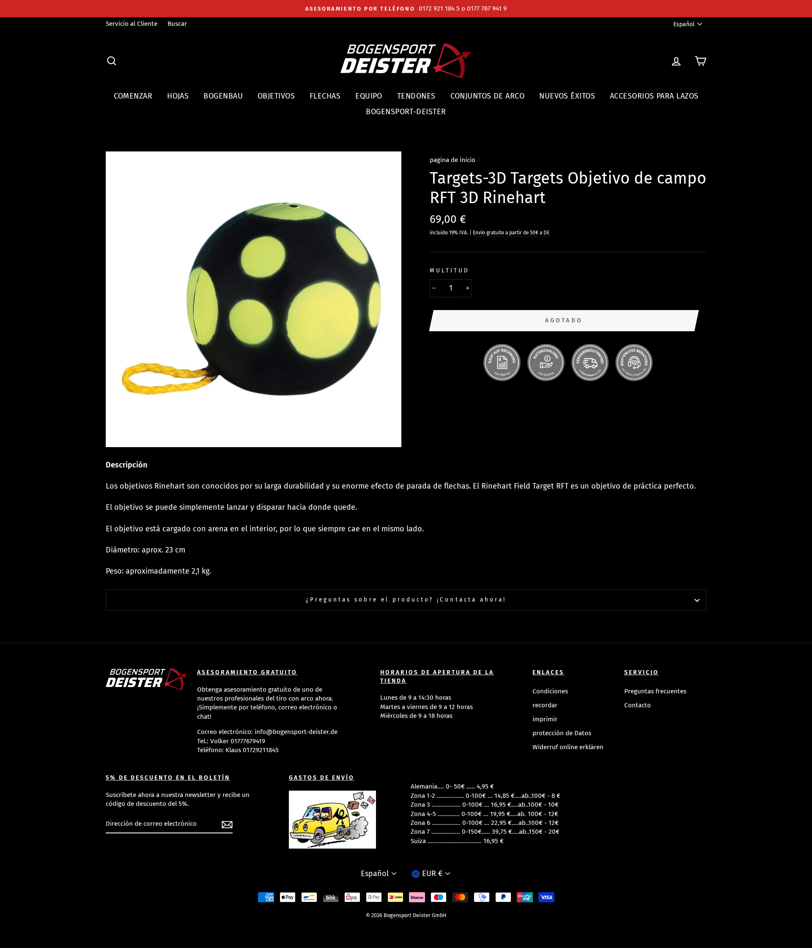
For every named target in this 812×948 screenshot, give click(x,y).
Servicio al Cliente (131, 23)
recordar (544, 705)
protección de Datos (561, 733)
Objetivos (276, 96)
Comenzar (133, 96)
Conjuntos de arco (487, 96)
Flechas (325, 96)
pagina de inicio (452, 160)
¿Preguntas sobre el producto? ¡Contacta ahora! (406, 599)
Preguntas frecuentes (655, 691)
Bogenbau (223, 96)
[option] (406, 8)
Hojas (178, 96)
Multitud (449, 270)
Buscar (177, 23)
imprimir (544, 719)
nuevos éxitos (567, 96)
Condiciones (550, 691)
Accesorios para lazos (654, 96)
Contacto (637, 705)
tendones (416, 96)
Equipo (368, 96)
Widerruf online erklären (568, 747)
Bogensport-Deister (406, 111)
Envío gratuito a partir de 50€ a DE (511, 233)
